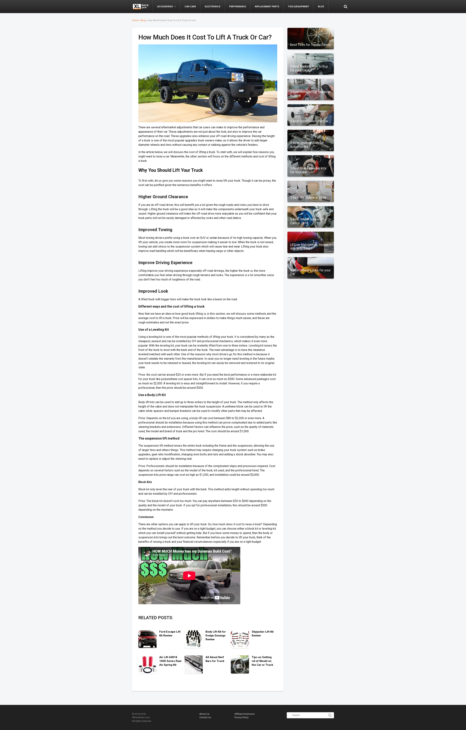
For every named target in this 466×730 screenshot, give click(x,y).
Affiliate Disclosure (244, 714)
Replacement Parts (267, 6)
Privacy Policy (241, 717)
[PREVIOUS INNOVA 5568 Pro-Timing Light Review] (3, 356)
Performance (237, 6)
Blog (321, 6)
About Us (204, 714)
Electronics (212, 6)
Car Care (190, 6)
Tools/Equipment (298, 6)
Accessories (165, 6)
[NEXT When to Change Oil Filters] (462, 356)
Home (135, 20)
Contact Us (205, 717)
